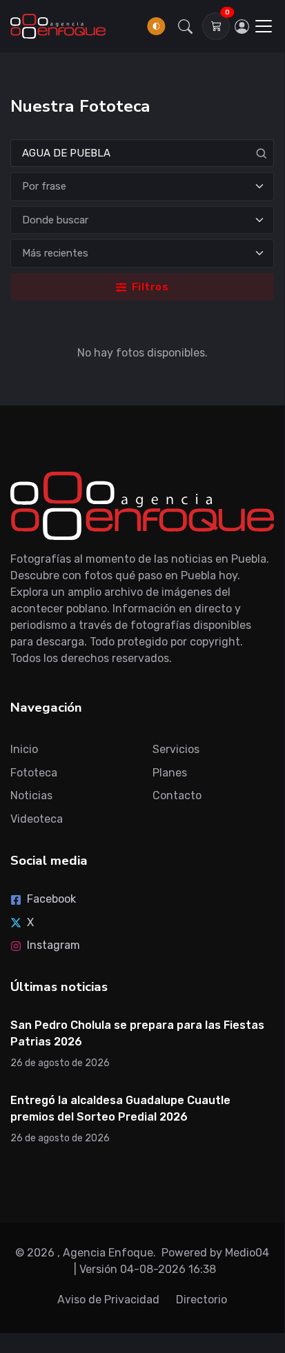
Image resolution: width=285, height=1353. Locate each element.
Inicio (24, 749)
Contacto (177, 795)
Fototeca (33, 772)
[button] (185, 26)
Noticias (31, 795)
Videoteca (36, 818)
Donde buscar (55, 220)
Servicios (176, 749)
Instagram (53, 945)
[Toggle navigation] (263, 26)
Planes (170, 772)
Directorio (201, 1299)
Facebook (51, 898)
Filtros (148, 287)
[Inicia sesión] (241, 26)
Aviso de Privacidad (108, 1299)
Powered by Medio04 (215, 1252)
